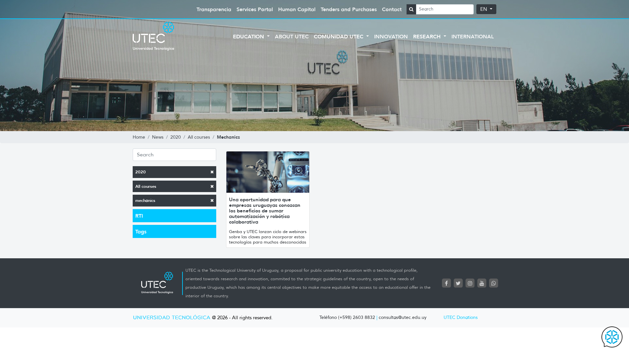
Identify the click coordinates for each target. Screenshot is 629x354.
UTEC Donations (461, 317)
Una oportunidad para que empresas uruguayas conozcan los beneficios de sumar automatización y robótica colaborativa (264, 210)
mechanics (145, 200)
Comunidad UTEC (339, 36)
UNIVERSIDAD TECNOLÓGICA (171, 318)
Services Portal (255, 9)
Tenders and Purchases (349, 9)
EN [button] (484, 9)
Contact (392, 9)
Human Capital (296, 9)
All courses (145, 186)
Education (249, 36)
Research (427, 36)
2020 (140, 172)
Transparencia (214, 9)
